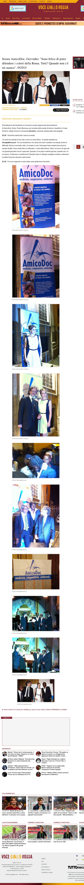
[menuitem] (2, 18)
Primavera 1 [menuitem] (56, 18)
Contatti (44, 864)
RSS (42, 861)
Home (5, 1)
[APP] (78, 146)
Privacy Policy (46, 869)
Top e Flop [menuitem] (16, 18)
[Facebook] (77, 856)
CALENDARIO (33, 1)
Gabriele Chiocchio (9, 109)
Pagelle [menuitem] (78, 18)
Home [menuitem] (8, 18)
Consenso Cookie (47, 872)
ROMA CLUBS (22, 1)
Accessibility (45, 867)
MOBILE (49, 1)
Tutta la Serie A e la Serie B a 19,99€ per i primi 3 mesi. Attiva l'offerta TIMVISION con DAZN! (35, 709)
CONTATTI (42, 1)
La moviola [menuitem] (26, 18)
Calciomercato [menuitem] (68, 18)
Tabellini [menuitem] (47, 18)
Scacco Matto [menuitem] (37, 18)
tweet (64, 105)
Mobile (43, 858)
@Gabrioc (23, 109)
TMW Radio (12, 1)
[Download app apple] (77, 860)
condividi (54, 105)
